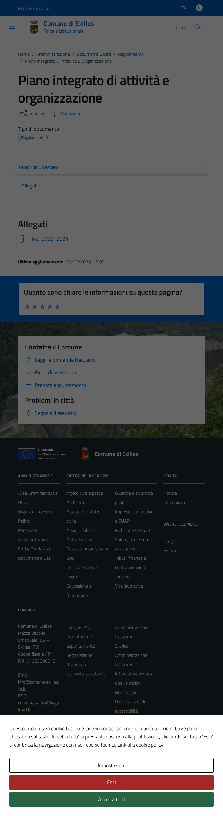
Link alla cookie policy (140, 745)
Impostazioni (111, 765)
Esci (111, 782)
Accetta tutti (111, 799)
